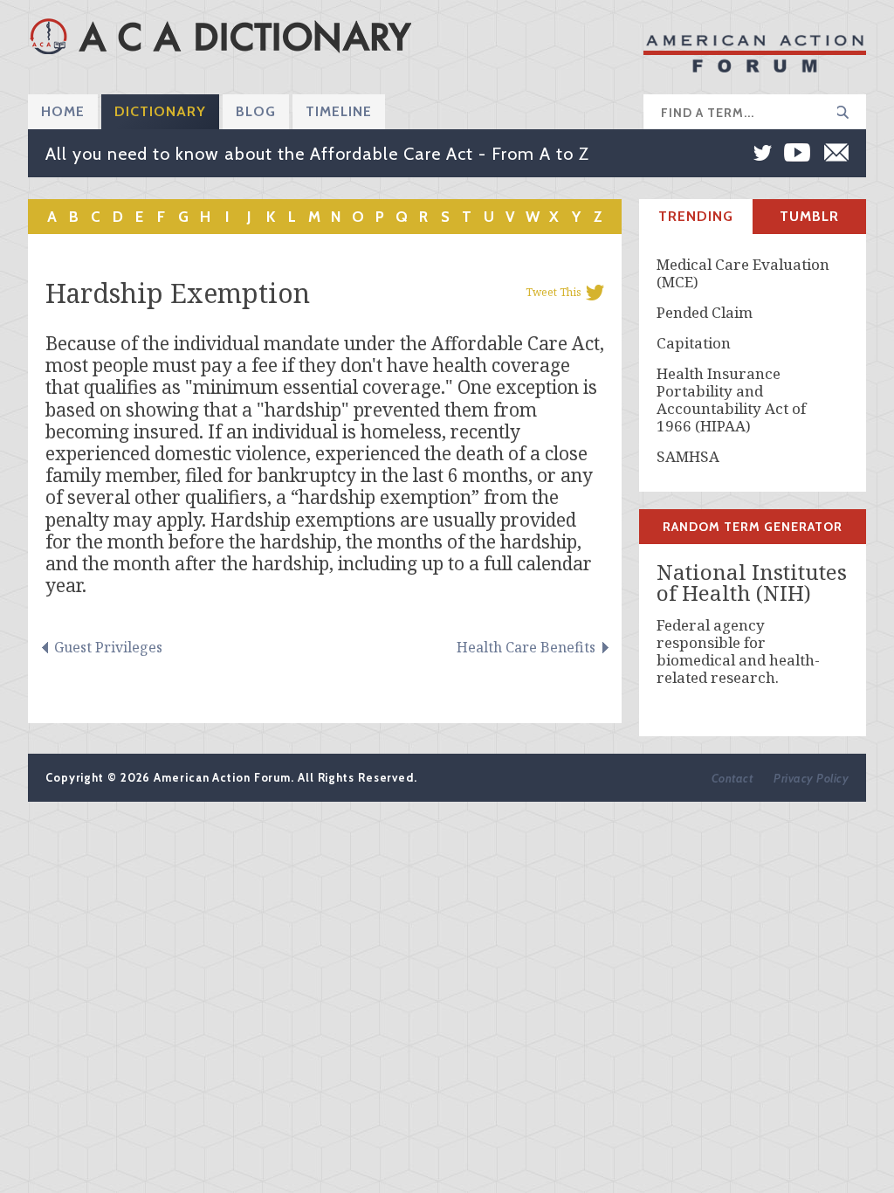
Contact (732, 778)
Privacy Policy (811, 778)
